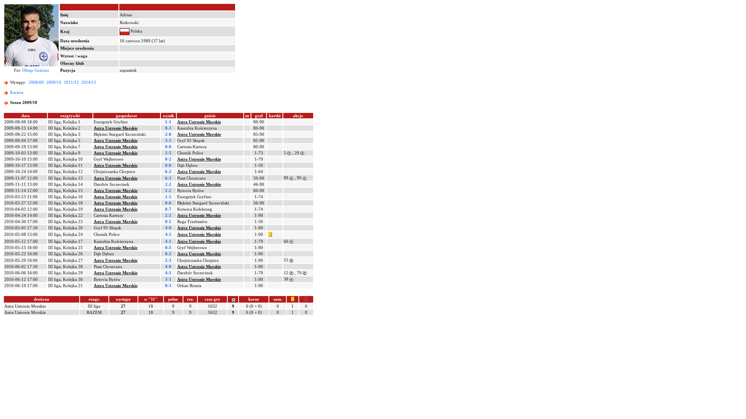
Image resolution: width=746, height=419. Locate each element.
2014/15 (88, 82)
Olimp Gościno (35, 70)
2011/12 (71, 82)
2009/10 (53, 82)
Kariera (16, 92)
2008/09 (36, 82)
